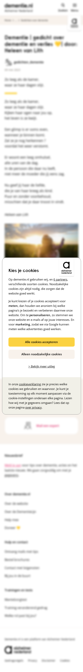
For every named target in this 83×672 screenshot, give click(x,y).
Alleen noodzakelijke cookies (41, 354)
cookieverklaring (30, 384)
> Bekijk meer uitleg (41, 366)
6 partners (60, 279)
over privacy (33, 407)
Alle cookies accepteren (41, 342)
